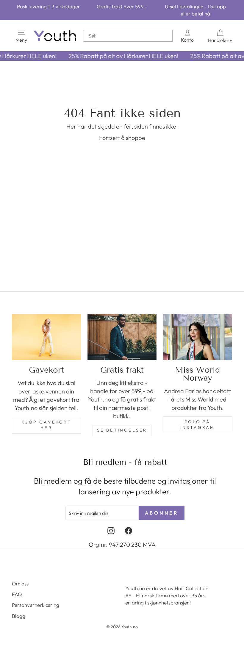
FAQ (17, 594)
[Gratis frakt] (122, 337)
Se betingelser (122, 430)
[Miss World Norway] (197, 337)
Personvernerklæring (35, 605)
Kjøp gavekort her (46, 425)
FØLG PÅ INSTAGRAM (197, 424)
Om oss (20, 583)
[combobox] (128, 36)
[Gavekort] (46, 337)
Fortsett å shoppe (122, 137)
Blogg (18, 616)
